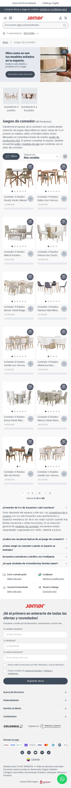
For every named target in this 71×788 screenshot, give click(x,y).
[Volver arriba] (62, 768)
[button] (65, 18)
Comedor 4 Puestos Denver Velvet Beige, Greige (15, 310)
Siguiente (45, 493)
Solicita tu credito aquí (53, 579)
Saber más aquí (14, 579)
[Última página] (50, 493)
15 (39, 493)
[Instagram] (22, 752)
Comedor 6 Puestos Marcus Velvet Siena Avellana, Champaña (47, 420)
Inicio (5, 42)
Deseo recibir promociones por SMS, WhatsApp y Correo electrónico (36, 665)
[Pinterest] (42, 752)
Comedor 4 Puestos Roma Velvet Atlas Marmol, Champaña (14, 420)
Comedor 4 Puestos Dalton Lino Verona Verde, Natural (47, 200)
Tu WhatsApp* (9, 641)
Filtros (14, 156)
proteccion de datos (33, 671)
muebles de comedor (27, 526)
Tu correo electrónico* (13, 652)
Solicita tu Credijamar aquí (53, 9)
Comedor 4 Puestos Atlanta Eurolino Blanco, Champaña (47, 365)
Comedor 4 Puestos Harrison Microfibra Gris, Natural (47, 310)
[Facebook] (29, 752)
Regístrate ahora (35, 681)
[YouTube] (35, 752)
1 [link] (22, 494)
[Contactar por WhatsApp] (62, 779)
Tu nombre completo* (13, 629)
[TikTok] (49, 752)
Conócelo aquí (49, 592)
